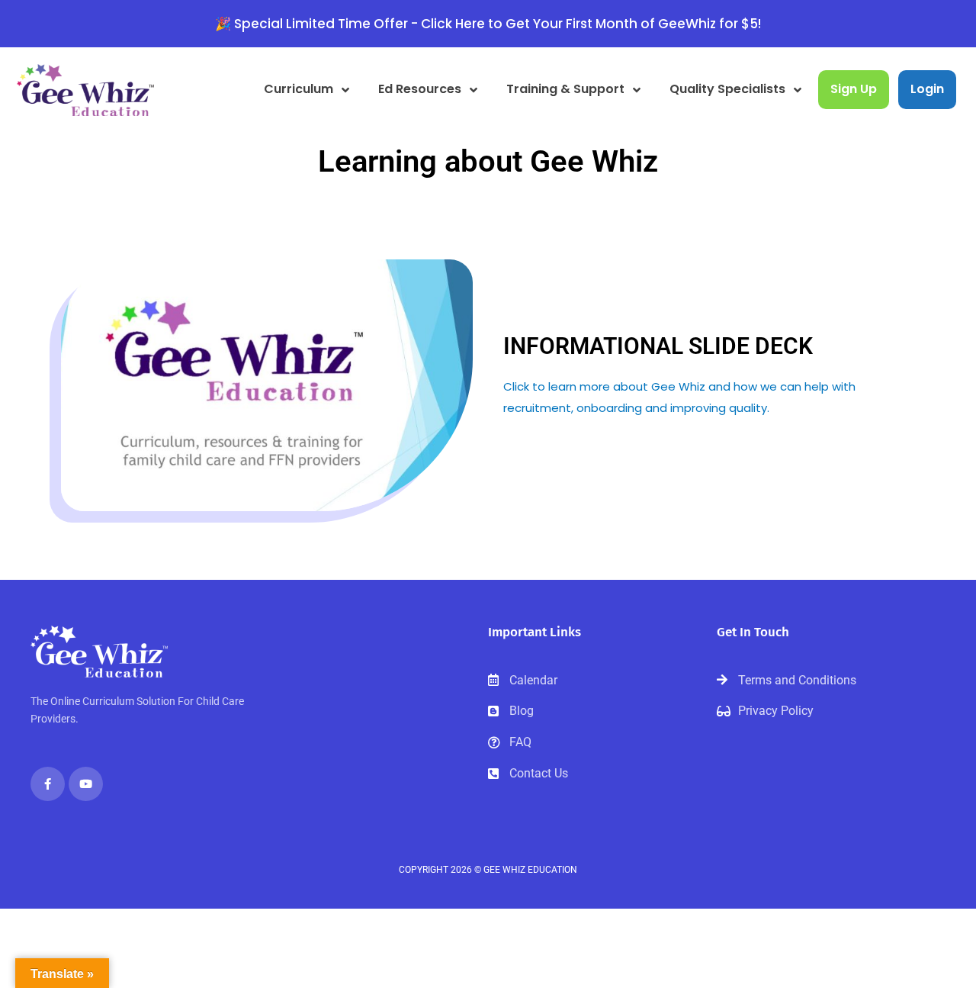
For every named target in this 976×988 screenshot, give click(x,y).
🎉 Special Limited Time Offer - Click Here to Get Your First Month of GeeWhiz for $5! (488, 23)
